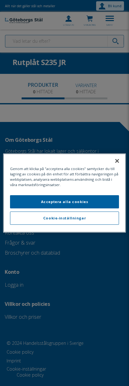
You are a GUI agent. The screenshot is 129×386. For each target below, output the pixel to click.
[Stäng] (117, 161)
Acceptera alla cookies (64, 201)
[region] (64, 193)
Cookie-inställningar (64, 218)
